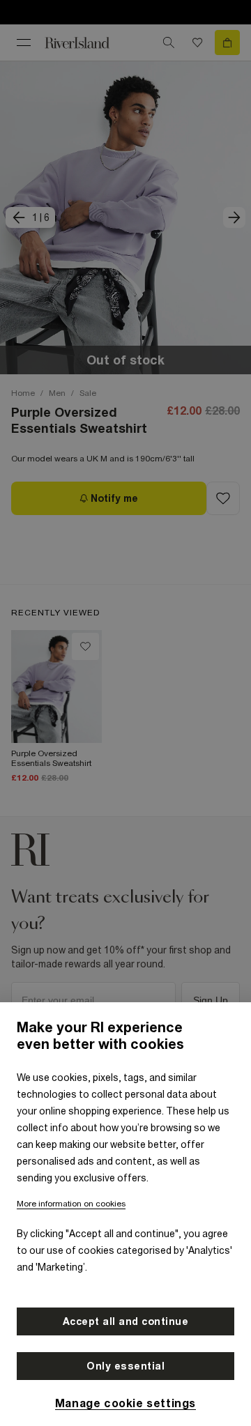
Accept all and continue (126, 1321)
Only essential (125, 1366)
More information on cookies (71, 1204)
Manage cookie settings (125, 1403)
